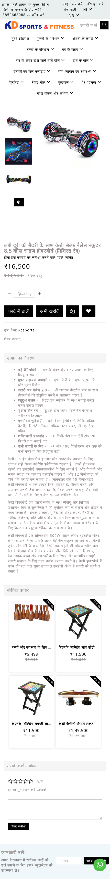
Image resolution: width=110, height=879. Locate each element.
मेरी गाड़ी (70, 9)
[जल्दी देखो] (31, 635)
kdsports (26, 330)
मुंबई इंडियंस (20, 38)
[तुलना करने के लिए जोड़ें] (43, 621)
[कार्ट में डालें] (19, 621)
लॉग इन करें (94, 3)
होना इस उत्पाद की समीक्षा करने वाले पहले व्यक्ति (38, 257)
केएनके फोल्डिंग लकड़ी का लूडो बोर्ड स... (40, 723)
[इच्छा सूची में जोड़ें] (88, 311)
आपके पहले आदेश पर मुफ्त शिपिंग (25, 4)
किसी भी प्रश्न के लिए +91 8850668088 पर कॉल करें (23, 12)
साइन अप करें (73, 3)
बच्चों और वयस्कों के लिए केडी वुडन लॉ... (41, 647)
